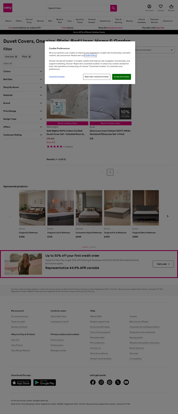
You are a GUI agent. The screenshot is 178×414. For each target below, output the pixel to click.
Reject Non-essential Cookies (97, 77)
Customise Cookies (57, 76)
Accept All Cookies (121, 77)
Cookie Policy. (90, 55)
